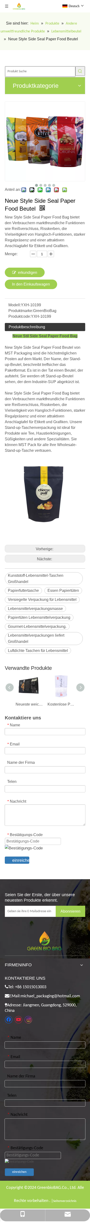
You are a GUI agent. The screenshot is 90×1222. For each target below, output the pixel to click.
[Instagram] (28, 1020)
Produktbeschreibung (27, 327)
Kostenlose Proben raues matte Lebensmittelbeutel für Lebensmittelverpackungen (61, 704)
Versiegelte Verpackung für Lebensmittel (42, 600)
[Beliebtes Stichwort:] (80, 71)
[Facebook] (8, 1020)
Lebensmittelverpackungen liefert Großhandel (36, 638)
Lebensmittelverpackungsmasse (35, 609)
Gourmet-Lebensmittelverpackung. (37, 626)
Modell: (14, 305)
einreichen (20, 860)
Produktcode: (19, 316)
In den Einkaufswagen (31, 284)
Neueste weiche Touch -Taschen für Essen (29, 704)
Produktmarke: (20, 311)
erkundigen (27, 272)
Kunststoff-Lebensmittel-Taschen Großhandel (35, 578)
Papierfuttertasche (23, 590)
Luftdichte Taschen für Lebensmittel (38, 651)
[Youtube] (18, 1020)
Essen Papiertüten (63, 590)
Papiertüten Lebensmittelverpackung (39, 617)
